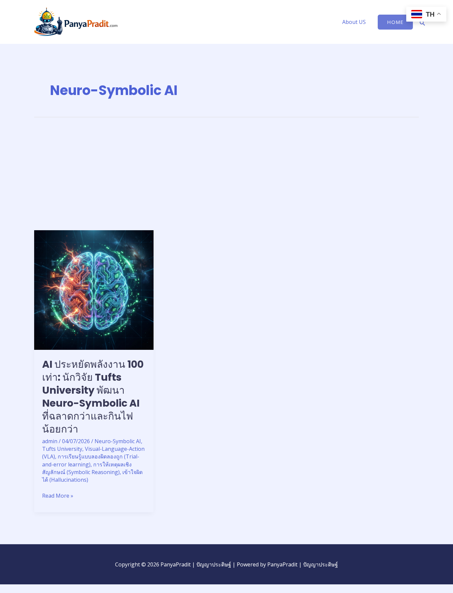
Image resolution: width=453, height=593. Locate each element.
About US (354, 22)
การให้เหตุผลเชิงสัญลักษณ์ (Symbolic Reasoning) (87, 468)
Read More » (57, 495)
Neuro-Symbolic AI (118, 441)
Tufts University (62, 448)
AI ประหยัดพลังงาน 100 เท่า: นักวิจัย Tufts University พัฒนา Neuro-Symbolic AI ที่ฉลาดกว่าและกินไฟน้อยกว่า (93, 396)
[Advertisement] (226, 180)
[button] (395, 22)
